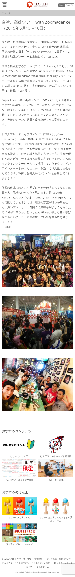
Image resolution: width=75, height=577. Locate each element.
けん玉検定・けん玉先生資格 (19, 479)
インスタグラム (42, 566)
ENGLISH (69, 5)
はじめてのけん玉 (19, 456)
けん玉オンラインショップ (19, 544)
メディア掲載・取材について (57, 558)
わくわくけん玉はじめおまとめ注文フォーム (55, 519)
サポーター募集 (56, 479)
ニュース (6, 13)
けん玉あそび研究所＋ (41, 562)
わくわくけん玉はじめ (19, 517)
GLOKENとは (8, 558)
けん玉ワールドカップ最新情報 (55, 456)
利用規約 (38, 558)
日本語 (61, 5)
